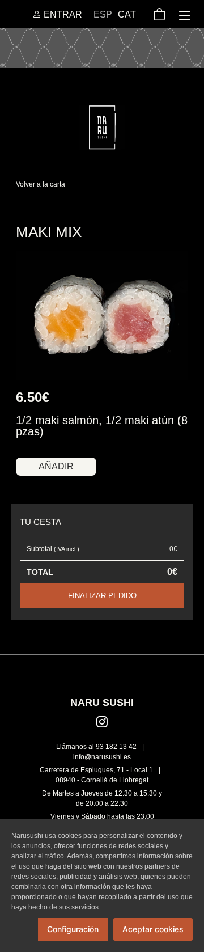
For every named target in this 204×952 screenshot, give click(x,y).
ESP (103, 14)
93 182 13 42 (116, 747)
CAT (127, 14)
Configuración (73, 929)
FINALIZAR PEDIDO (102, 595)
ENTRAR (61, 14)
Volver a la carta (40, 184)
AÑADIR (56, 466)
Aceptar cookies (153, 929)
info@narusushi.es (102, 757)
